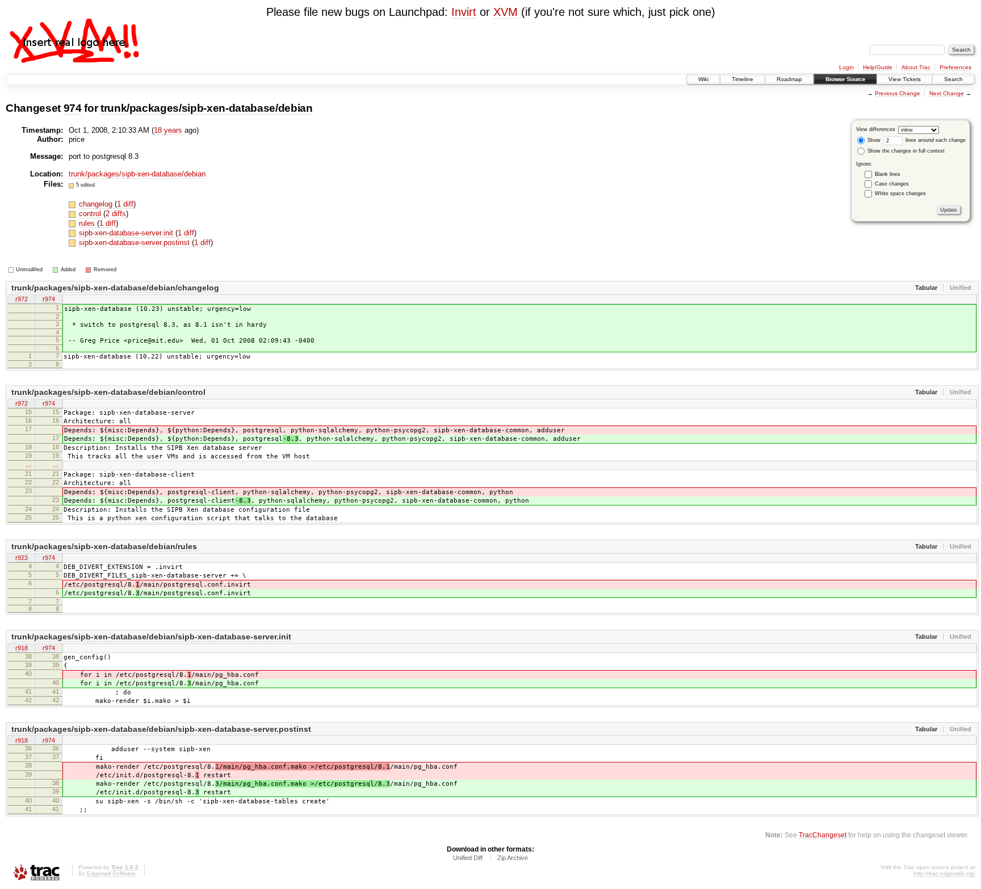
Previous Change (897, 93)
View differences (875, 129)
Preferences (955, 67)
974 (73, 108)
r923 (21, 557)
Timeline (742, 79)
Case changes (892, 184)
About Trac (916, 67)
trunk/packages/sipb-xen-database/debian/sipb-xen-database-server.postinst (161, 729)
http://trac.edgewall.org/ (944, 873)
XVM (505, 12)
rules (88, 223)
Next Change (946, 93)
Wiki (703, 79)
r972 (21, 299)
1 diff (125, 204)
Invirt (463, 12)
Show (873, 140)
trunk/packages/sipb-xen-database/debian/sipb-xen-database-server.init (151, 636)
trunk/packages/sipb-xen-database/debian (206, 108)
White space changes (900, 193)
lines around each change (935, 140)
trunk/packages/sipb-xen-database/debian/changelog (115, 287)
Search (953, 79)
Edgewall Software (111, 873)
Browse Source (845, 79)
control (91, 213)
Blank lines (887, 174)
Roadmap (789, 79)
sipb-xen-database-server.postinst (135, 242)
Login (846, 67)
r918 (21, 647)
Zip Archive (512, 857)
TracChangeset (822, 835)
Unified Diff (468, 857)
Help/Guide (877, 67)
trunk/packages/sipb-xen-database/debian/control (108, 392)
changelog (97, 204)
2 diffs (116, 213)
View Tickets (904, 79)
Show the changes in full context (905, 151)
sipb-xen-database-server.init (127, 233)
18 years (168, 130)
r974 (49, 299)
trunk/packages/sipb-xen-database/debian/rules (104, 546)
